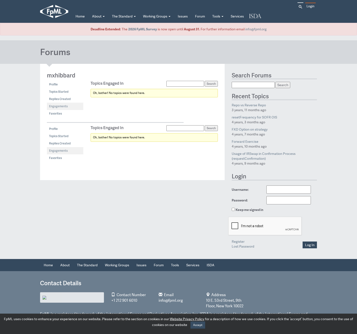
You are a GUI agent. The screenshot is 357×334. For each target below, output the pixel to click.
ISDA (255, 16)
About (97, 16)
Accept (198, 325)
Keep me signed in (249, 210)
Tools (216, 16)
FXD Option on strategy (250, 129)
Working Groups (155, 16)
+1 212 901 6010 (124, 300)
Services (237, 16)
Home (80, 16)
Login (310, 6)
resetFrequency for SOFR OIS (254, 117)
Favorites (55, 113)
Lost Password (243, 246)
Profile (53, 84)
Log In (309, 245)
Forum (200, 16)
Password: (240, 200)
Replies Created (60, 99)
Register (238, 241)
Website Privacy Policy (187, 319)
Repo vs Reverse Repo (249, 105)
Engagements (58, 106)
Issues (183, 16)
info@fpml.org (256, 29)
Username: (240, 189)
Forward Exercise (245, 141)
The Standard (122, 16)
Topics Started (58, 92)
